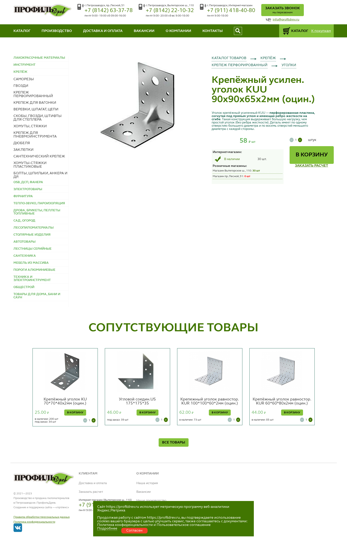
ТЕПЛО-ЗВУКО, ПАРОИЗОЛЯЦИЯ (39, 203)
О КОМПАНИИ (178, 31)
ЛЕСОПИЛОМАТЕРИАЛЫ (33, 227)
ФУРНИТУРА (23, 196)
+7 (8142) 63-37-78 (109, 10)
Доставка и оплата (93, 483)
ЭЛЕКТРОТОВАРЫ (27, 189)
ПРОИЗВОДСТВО (57, 31)
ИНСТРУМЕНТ (24, 65)
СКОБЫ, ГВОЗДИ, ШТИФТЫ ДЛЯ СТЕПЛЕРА (37, 117)
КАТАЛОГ (22, 31)
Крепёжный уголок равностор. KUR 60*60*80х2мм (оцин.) (282, 401)
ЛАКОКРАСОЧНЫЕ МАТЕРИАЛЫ (39, 58)
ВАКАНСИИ (144, 31)
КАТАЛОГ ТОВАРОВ (229, 58)
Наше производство (151, 500)
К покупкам (321, 31)
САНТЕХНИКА (24, 256)
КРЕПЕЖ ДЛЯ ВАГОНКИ (34, 103)
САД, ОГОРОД (24, 220)
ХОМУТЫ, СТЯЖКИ (30, 126)
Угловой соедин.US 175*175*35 (137, 401)
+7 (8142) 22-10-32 (170, 10)
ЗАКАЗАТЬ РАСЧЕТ (311, 165)
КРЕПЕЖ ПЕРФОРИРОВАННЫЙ (33, 94)
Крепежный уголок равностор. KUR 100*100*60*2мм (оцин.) (209, 401)
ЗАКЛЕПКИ (23, 150)
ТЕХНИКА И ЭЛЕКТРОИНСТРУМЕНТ (32, 278)
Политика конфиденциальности (34, 521)
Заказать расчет (91, 492)
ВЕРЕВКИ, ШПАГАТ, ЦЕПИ (35, 109)
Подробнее (107, 528)
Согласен (134, 530)
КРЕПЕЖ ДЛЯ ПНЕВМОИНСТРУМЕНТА (35, 134)
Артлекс (62, 507)
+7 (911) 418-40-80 (231, 10)
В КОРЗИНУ (312, 155)
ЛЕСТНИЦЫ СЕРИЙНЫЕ (32, 248)
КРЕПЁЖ (268, 58)
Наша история (147, 483)
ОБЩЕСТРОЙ (23, 287)
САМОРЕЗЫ (23, 79)
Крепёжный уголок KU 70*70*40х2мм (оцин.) (65, 401)
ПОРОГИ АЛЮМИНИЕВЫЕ (34, 270)
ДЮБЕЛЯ (21, 143)
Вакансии (143, 492)
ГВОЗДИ (20, 86)
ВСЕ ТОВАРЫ (173, 442)
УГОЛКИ (289, 65)
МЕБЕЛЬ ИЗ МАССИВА (31, 263)
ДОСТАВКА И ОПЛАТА (102, 31)
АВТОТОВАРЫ (24, 241)
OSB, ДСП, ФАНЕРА (28, 182)
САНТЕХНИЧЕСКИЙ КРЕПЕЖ (39, 156)
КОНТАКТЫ (212, 31)
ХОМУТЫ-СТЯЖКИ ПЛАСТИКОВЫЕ (30, 164)
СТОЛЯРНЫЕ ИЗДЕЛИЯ (32, 234)
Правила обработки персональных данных (41, 517)
